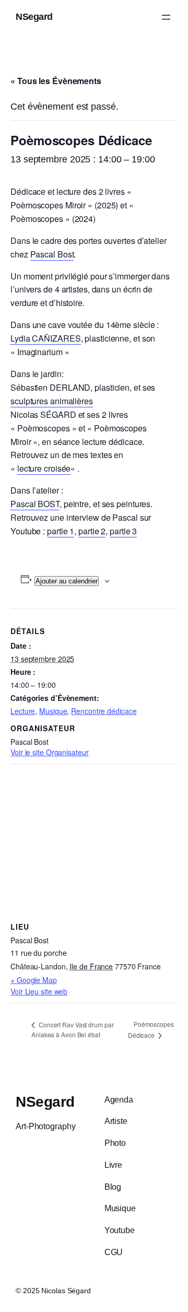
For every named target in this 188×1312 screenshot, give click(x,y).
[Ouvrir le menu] (166, 17)
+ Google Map (33, 980)
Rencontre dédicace (103, 711)
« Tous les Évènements (55, 81)
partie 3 (123, 531)
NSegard (34, 16)
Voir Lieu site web (38, 991)
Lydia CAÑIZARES (45, 338)
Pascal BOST (35, 504)
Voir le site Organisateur (49, 752)
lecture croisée (44, 468)
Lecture (22, 711)
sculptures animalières (51, 401)
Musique (53, 711)
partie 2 (91, 531)
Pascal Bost (52, 254)
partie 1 (60, 531)
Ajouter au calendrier (67, 581)
